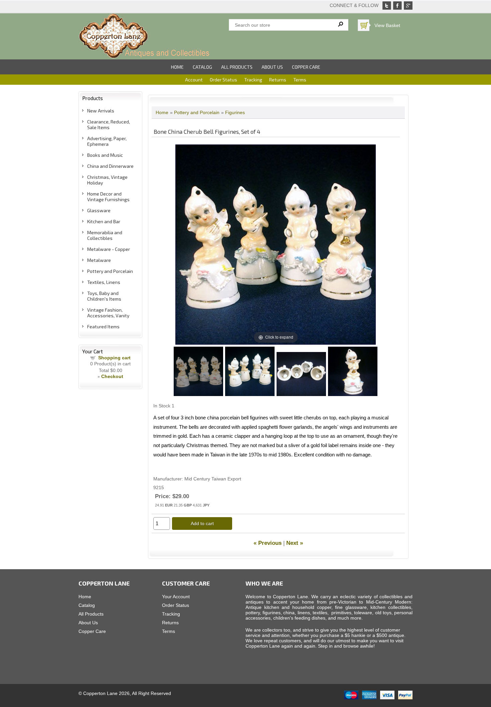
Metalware (99, 260)
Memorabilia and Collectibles (104, 235)
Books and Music (105, 155)
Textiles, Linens (103, 282)
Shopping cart (114, 357)
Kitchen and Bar (103, 221)
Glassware (99, 210)
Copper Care (306, 67)
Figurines (235, 112)
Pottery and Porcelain (110, 271)
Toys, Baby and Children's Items (104, 296)
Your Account (176, 596)
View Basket (387, 25)
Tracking (253, 79)
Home (177, 67)
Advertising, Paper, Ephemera (107, 141)
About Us (272, 67)
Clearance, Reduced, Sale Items (108, 124)
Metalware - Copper (108, 249)
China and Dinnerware (110, 166)
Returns (277, 79)
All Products (237, 67)
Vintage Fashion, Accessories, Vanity (108, 312)
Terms (299, 79)
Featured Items (103, 326)
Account (194, 79)
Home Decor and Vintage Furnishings (108, 196)
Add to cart (202, 523)
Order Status (223, 79)
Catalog (202, 67)
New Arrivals (100, 110)
